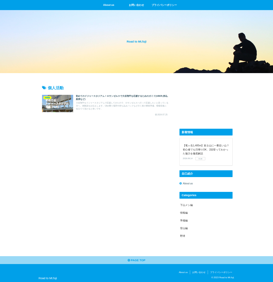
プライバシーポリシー (221, 272)
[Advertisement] (206, 102)
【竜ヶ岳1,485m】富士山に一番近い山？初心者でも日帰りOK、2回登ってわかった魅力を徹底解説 (206, 149)
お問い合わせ (199, 272)
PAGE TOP (137, 260)
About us (188, 183)
